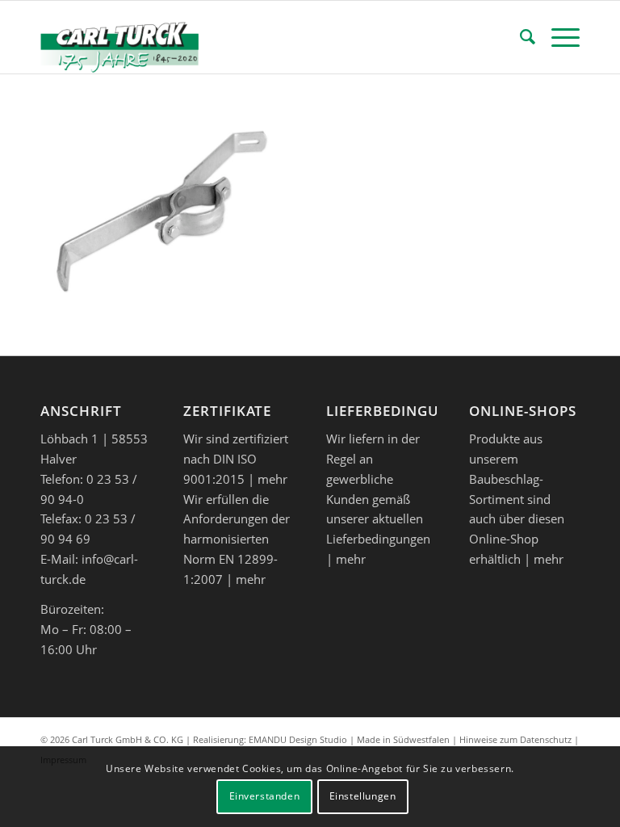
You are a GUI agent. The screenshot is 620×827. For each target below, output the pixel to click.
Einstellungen (362, 796)
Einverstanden (264, 796)
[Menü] (557, 37)
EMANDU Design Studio (298, 739)
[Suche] (519, 37)
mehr (272, 479)
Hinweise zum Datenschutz (515, 739)
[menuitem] (519, 37)
